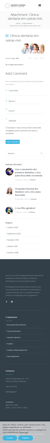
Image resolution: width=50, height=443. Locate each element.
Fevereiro (13, 240)
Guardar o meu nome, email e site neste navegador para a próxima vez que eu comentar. (23, 131)
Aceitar (10, 438)
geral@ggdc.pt (11, 392)
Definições (23, 432)
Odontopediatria (13, 356)
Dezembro (14, 233)
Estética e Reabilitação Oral (17, 350)
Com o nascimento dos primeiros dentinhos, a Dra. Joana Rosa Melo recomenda (28, 172)
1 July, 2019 (15, 58)
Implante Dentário (14, 331)
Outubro (12, 252)
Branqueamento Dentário (16, 325)
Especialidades (27, 23)
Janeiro (12, 227)
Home (18, 23)
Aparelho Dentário (14, 337)
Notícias (33, 180)
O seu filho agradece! (25, 208)
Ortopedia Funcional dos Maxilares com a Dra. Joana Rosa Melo (28, 191)
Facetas (10, 344)
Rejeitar (25, 438)
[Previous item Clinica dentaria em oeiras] (15, 49)
